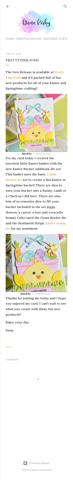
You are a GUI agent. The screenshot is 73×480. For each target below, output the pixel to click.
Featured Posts (55, 38)
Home (10, 38)
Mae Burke (45, 469)
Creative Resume (28, 38)
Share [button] (9, 346)
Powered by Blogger (39, 463)
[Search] (65, 5)
